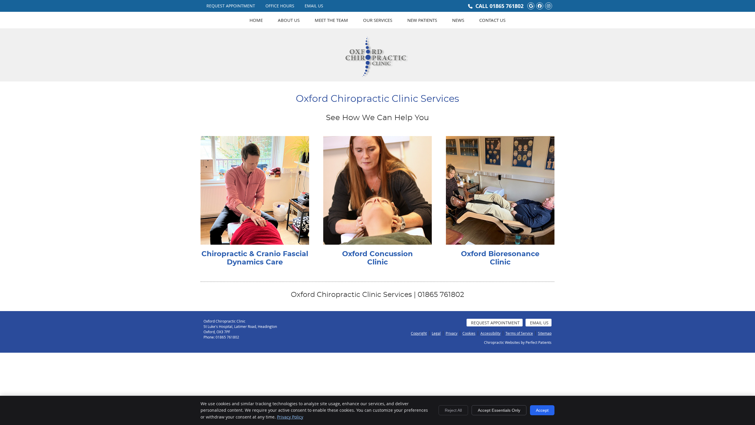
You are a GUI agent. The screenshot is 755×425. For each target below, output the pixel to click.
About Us (289, 20)
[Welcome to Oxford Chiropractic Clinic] (377, 80)
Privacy (451, 333)
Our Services (377, 20)
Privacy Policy (290, 417)
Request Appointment (230, 6)
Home (256, 20)
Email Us (314, 6)
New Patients (422, 20)
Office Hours (279, 6)
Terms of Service (519, 333)
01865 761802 (506, 6)
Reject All (453, 410)
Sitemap (545, 333)
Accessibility (490, 333)
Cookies (468, 333)
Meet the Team (331, 20)
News (458, 20)
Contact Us (492, 20)
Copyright (419, 333)
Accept (542, 410)
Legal (436, 333)
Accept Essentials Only (499, 410)
